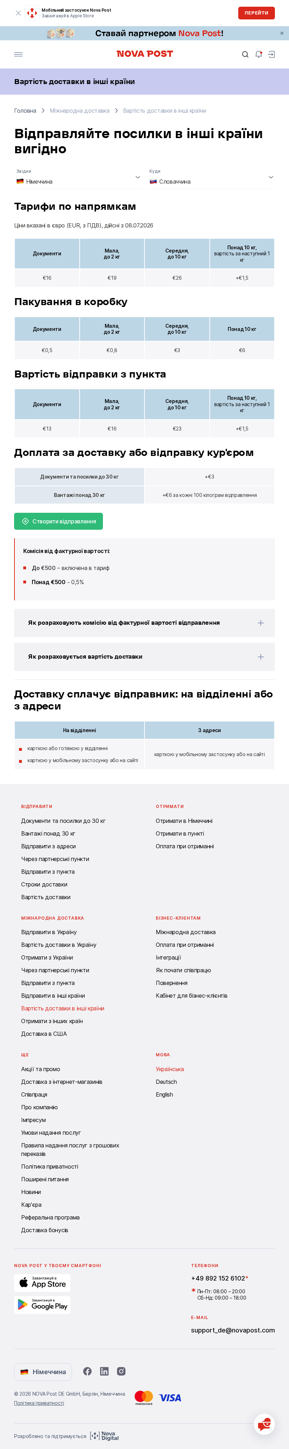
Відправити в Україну (49, 932)
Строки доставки (44, 884)
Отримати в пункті (180, 833)
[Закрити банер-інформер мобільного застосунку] (18, 13)
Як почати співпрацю (183, 970)
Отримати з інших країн (52, 1021)
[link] (144, 33)
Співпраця (34, 1094)
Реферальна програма (50, 1217)
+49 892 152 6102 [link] (218, 1278)
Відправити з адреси (48, 846)
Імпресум (33, 1119)
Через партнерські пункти (55, 858)
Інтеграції (168, 957)
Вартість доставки (45, 897)
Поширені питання (45, 1179)
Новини (31, 1191)
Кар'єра (31, 1204)
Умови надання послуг (51, 1132)
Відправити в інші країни (53, 995)
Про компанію (39, 1107)
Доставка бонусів (44, 1230)
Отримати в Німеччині (184, 820)
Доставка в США (44, 1033)
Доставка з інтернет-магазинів (62, 1081)
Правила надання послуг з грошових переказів (70, 1149)
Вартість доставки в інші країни (62, 1008)
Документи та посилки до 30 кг (63, 820)
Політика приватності (49, 1166)
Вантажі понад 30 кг (48, 833)
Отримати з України (47, 957)
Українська (170, 1069)
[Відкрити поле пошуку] (245, 54)
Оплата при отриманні (185, 846)
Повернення (171, 982)
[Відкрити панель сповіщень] (258, 54)
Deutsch (166, 1081)
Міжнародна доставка (186, 932)
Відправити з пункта (48, 871)
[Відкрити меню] (18, 54)
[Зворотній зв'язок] (264, 1424)
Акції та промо (40, 1069)
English (164, 1094)
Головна (25, 110)
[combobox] (78, 177)
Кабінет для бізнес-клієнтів (191, 995)
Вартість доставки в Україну (58, 944)
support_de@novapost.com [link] (233, 1330)
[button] (135, 623)
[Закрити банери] (282, 33)
